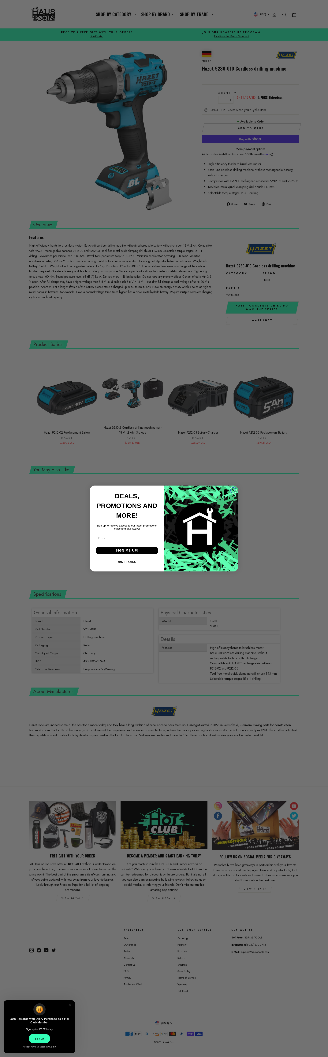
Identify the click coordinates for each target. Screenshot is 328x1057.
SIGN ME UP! (127, 550)
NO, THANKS (127, 562)
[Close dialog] (233, 490)
